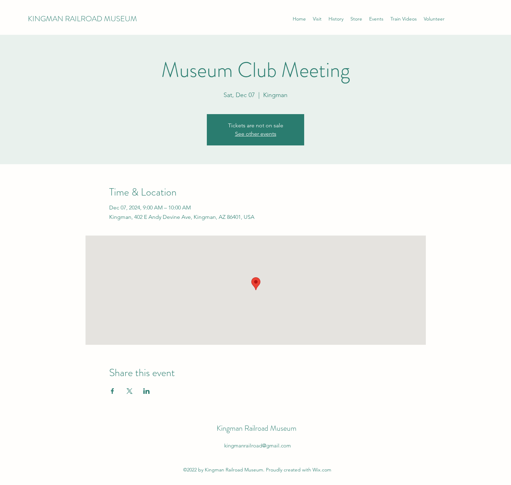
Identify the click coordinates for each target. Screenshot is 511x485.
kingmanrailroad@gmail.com (257, 445)
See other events (255, 133)
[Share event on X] (129, 391)
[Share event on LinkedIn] (146, 391)
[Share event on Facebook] (112, 391)
